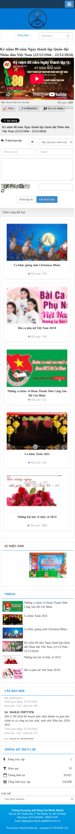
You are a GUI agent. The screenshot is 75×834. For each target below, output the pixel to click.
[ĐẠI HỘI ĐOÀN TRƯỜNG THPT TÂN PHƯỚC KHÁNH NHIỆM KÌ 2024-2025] (38, 565)
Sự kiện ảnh (14, 546)
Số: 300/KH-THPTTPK (19, 730)
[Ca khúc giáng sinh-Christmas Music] (37, 242)
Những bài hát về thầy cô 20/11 (37, 517)
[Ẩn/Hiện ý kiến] (32, 142)
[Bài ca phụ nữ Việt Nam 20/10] (37, 305)
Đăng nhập (23, 35)
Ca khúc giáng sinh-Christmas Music (37, 265)
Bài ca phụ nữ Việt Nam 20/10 (37, 328)
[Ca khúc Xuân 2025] (37, 431)
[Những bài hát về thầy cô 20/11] (37, 494)
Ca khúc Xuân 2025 (37, 454)
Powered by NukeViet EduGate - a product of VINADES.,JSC (37, 828)
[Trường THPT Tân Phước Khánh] (37, 18)
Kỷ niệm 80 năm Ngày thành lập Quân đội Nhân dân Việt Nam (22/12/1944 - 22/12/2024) (47, 647)
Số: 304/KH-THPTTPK (19, 702)
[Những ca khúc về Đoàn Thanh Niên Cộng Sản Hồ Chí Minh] (37, 368)
